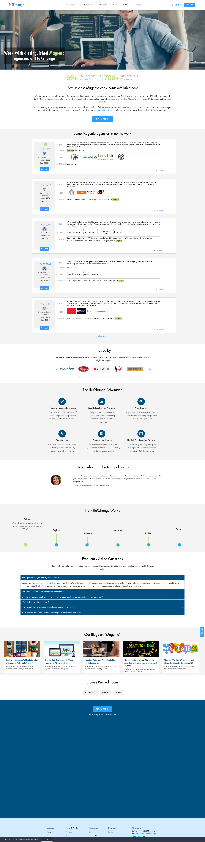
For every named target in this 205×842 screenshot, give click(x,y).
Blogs (138, 5)
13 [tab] (118, 376)
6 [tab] (96, 376)
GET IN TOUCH (102, 119)
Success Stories (94, 836)
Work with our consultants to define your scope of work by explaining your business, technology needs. (27, 524)
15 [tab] (125, 376)
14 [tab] (122, 376)
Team (49, 836)
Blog (90, 832)
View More (158, 171)
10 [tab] (109, 376)
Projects (69, 832)
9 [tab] (106, 376)
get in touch (102, 709)
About (49, 832)
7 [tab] (99, 376)
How (114, 5)
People (68, 836)
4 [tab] (90, 376)
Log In (178, 5)
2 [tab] (83, 376)
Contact (44, 169)
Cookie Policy (34, 839)
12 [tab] (115, 376)
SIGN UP (189, 5)
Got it (47, 839)
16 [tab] (128, 376)
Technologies (86, 5)
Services (70, 5)
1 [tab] (80, 376)
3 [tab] (86, 376)
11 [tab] (112, 376)
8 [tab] (102, 376)
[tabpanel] (67, 368)
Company (126, 5)
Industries (102, 5)
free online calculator (103, 110)
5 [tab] (93, 376)
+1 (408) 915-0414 (146, 831)
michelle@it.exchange (148, 833)
